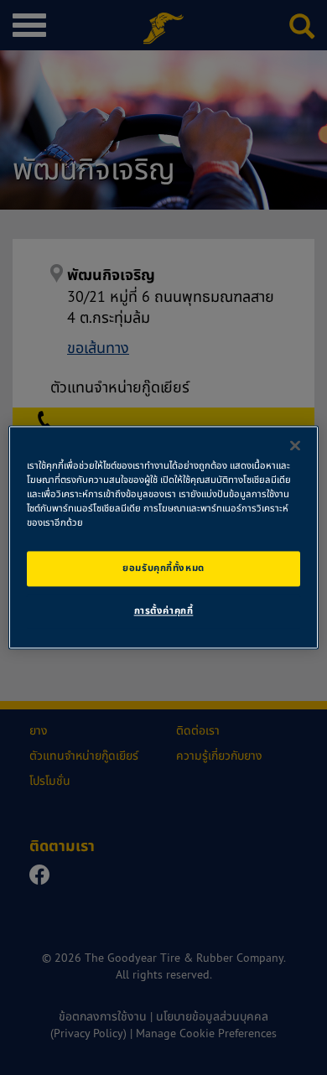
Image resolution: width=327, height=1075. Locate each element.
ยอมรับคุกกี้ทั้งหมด (163, 568)
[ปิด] (295, 445)
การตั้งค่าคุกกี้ (164, 611)
